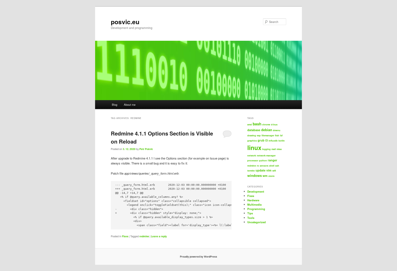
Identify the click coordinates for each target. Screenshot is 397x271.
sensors (264, 165)
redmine (144, 236)
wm (265, 176)
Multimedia (254, 204)
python (263, 160)
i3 (266, 140)
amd (249, 124)
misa (279, 149)
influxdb (273, 140)
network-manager (266, 155)
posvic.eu (125, 21)
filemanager (268, 135)
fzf (281, 135)
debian (266, 129)
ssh (277, 165)
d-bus (274, 124)
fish (277, 135)
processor (252, 160)
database (253, 130)
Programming (256, 209)
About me (129, 105)
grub (261, 140)
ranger (272, 160)
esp (259, 135)
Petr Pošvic (146, 149)
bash (257, 124)
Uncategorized (256, 222)
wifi (274, 170)
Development (255, 191)
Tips (250, 213)
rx (258, 165)
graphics (252, 140)
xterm (271, 175)
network (251, 155)
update (260, 170)
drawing (251, 135)
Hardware (253, 200)
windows (254, 175)
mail (273, 149)
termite (251, 170)
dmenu (276, 130)
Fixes (125, 236)
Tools (250, 218)
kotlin (282, 140)
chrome (266, 124)
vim (268, 170)
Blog (114, 105)
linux (254, 147)
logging (266, 149)
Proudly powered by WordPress (198, 256)
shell (271, 165)
